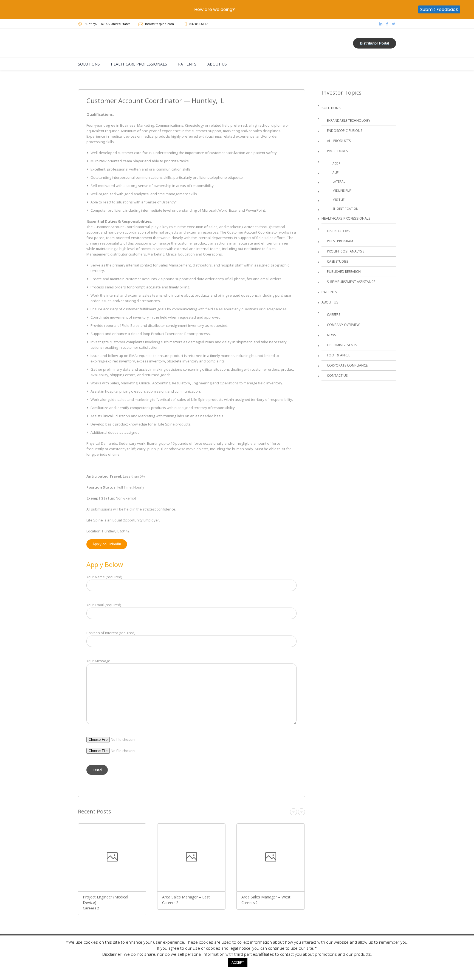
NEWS (331, 335)
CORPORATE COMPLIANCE (347, 365)
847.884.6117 (199, 24)
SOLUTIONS (331, 107)
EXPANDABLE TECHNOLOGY (348, 120)
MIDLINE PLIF (341, 190)
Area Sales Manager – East (186, 897)
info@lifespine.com (159, 24)
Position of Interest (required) (110, 632)
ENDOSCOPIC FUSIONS (344, 130)
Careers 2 (91, 908)
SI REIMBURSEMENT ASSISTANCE (351, 281)
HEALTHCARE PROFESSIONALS (346, 218)
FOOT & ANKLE (338, 355)
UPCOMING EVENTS (342, 345)
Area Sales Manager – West (265, 897)
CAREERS (333, 314)
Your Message (98, 660)
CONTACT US (337, 375)
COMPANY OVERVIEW (343, 324)
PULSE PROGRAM (340, 241)
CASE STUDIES (337, 261)
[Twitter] (393, 24)
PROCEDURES (337, 151)
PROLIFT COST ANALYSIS (345, 251)
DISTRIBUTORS (338, 231)
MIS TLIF (338, 199)
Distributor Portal (374, 43)
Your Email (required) (103, 604)
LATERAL (338, 181)
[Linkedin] (381, 24)
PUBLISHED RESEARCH (344, 271)
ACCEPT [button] (238, 962)
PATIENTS (329, 292)
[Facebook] (387, 24)
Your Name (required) (104, 576)
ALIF (335, 172)
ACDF (336, 163)
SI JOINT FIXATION (345, 208)
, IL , (107, 24)
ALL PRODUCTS (339, 140)
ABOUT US (329, 302)
